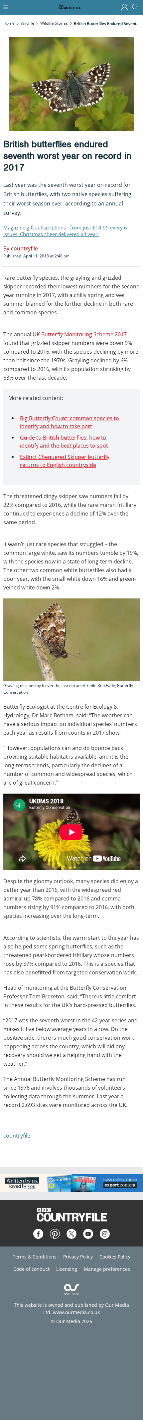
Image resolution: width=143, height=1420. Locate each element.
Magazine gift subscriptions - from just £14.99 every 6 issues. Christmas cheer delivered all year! (65, 230)
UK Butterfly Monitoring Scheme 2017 (80, 334)
